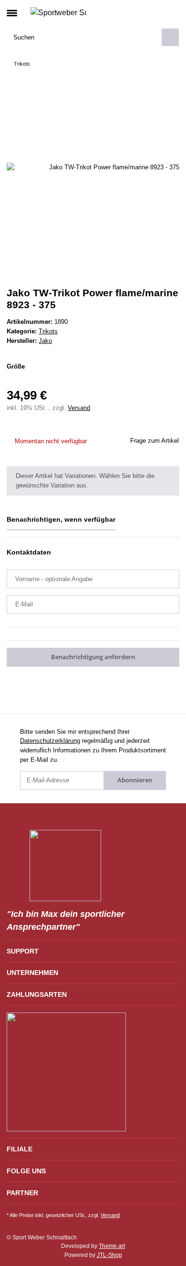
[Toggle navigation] (12, 9)
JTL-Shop (109, 1255)
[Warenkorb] (171, 12)
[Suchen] (170, 37)
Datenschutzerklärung (50, 740)
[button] (156, 12)
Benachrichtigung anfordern (93, 656)
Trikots (48, 331)
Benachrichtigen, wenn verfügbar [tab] (61, 519)
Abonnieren (134, 780)
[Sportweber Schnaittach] (58, 12)
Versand (79, 407)
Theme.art (112, 1246)
